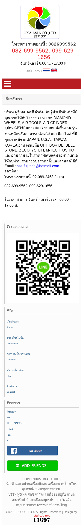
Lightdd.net (41, 515)
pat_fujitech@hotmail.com (38, 166)
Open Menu (7, 84)
